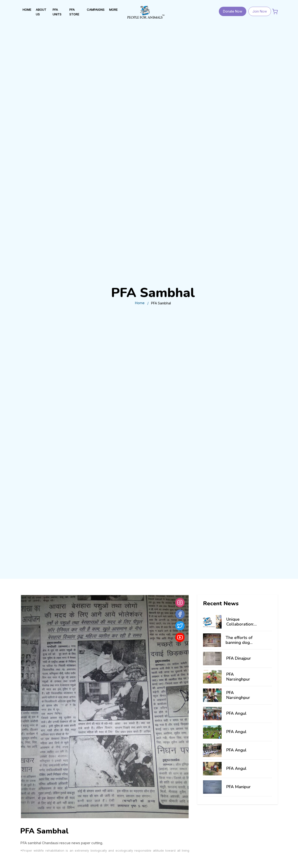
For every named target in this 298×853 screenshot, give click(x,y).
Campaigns (96, 9)
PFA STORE (74, 12)
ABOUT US (41, 12)
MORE (113, 9)
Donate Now (232, 11)
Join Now (259, 11)
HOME (27, 9)
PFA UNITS (57, 12)
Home (140, 303)
